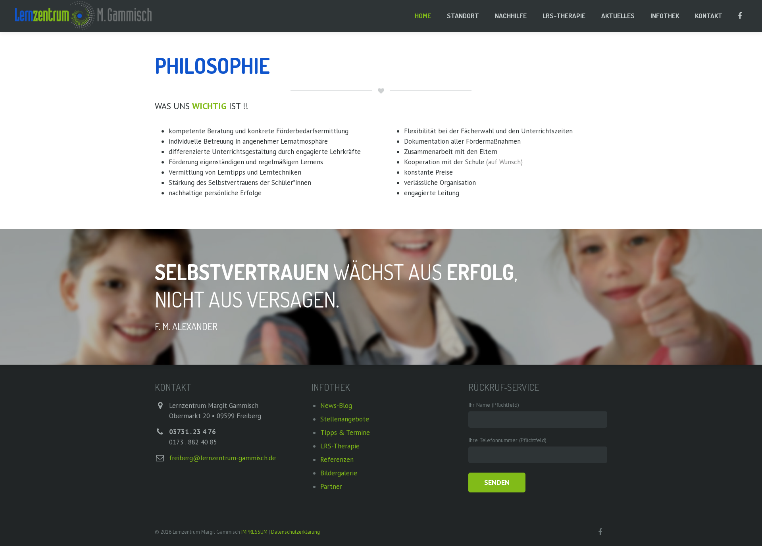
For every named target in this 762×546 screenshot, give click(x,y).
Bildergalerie (338, 473)
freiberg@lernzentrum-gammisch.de (222, 458)
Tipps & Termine (345, 432)
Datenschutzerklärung (295, 532)
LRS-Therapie (340, 446)
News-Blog (336, 405)
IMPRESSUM (255, 532)
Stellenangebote (344, 419)
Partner (331, 486)
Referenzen (337, 459)
